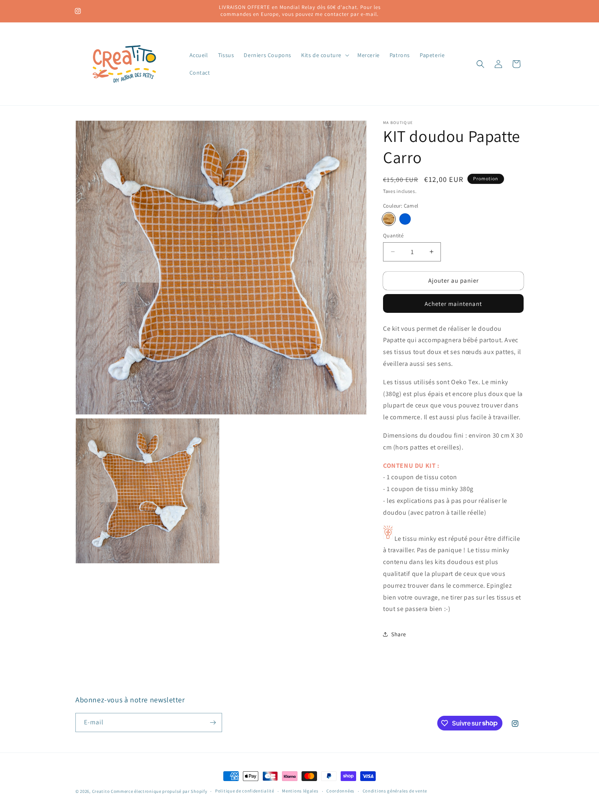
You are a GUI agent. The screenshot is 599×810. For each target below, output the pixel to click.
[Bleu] (405, 219)
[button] (324, 55)
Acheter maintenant (453, 304)
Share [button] (398, 634)
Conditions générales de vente (395, 791)
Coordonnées (340, 791)
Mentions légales (300, 791)
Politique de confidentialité (244, 791)
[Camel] (388, 219)
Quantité (393, 235)
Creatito (101, 791)
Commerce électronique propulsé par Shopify (159, 791)
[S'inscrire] (213, 722)
